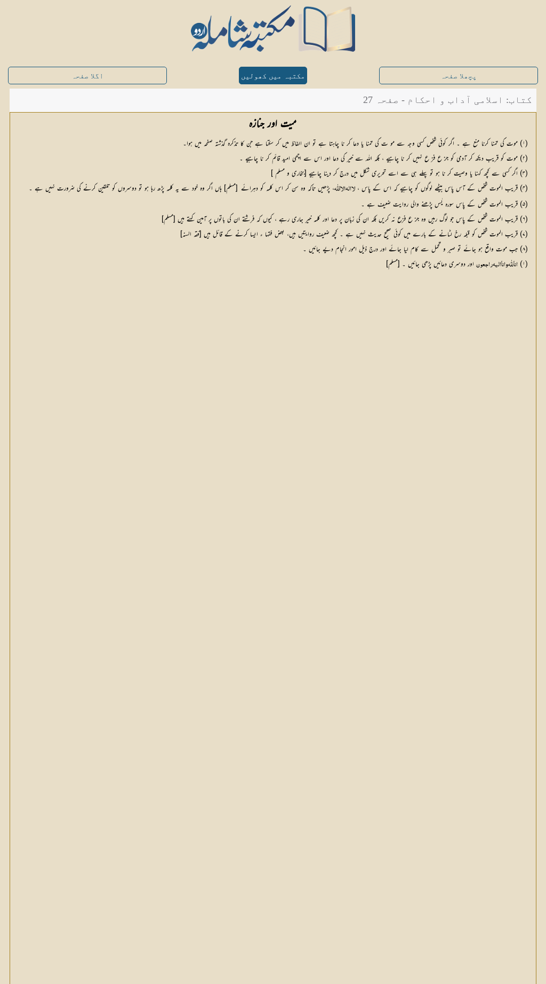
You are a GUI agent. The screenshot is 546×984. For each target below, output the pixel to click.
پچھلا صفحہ (458, 76)
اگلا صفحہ (87, 76)
